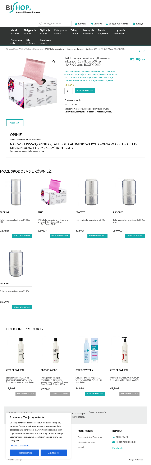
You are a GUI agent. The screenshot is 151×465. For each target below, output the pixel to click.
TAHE (78, 100)
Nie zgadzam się (25, 453)
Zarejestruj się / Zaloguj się (90, 437)
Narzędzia (88, 31)
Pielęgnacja (30, 31)
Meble (103, 31)
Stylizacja (45, 31)
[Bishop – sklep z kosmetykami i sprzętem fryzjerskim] (23, 7)
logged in (26, 151)
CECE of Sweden (15, 370)
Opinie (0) (14, 123)
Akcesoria (78, 109)
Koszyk (139, 23)
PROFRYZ (4, 212)
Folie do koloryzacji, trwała (96, 109)
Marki (14, 31)
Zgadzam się (53, 453)
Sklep (22, 49)
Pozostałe (100, 112)
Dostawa (97, 23)
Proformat (138, 460)
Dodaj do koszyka (85, 90)
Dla (30, 41)
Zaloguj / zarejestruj (119, 23)
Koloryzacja (60, 31)
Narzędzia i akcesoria (86, 112)
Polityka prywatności (20, 445)
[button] (53, 61)
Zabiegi (74, 31)
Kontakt (82, 23)
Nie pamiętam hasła (86, 442)
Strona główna (12, 49)
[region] (38, 436)
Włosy (29, 49)
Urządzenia (119, 31)
